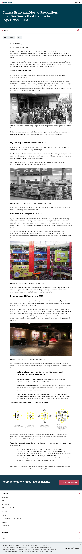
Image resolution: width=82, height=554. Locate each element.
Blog (19, 37)
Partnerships (6, 504)
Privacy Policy (48, 551)
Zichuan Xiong (17, 44)
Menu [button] (76, 2)
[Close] (80, 544)
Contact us (5, 525)
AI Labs (4, 511)
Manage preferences (72, 548)
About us (5, 497)
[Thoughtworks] (7, 2)
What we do (6, 501)
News (4, 515)
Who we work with (8, 508)
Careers (4, 522)
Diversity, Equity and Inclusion (11, 518)
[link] (69, 482)
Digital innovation (9, 37)
